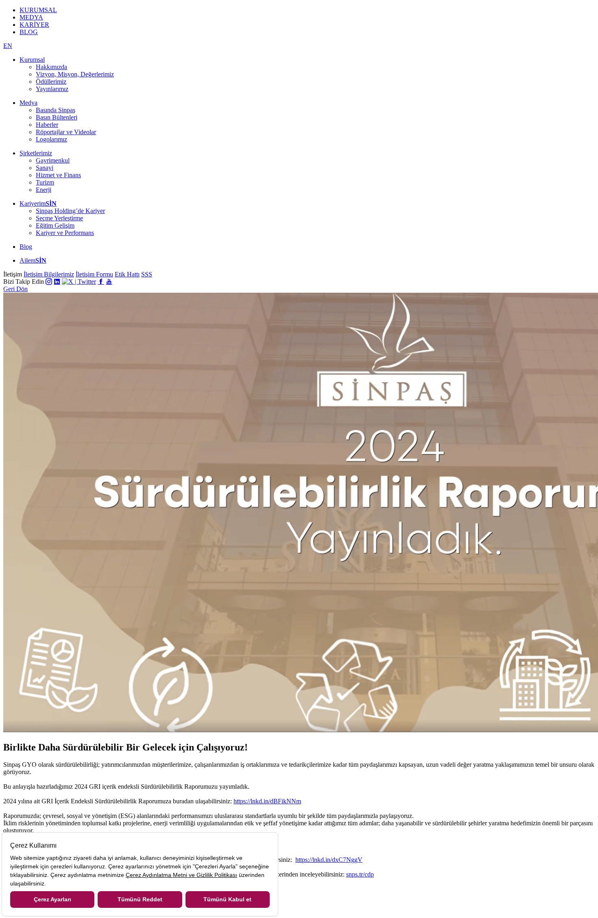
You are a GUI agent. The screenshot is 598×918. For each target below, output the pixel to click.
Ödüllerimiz (51, 81)
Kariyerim (38, 203)
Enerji (43, 189)
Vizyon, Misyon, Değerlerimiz (75, 74)
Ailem (33, 260)
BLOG (29, 31)
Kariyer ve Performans (65, 232)
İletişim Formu (94, 274)
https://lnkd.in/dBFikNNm (267, 801)
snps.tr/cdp (360, 874)
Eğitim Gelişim (55, 225)
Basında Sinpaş (55, 110)
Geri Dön (15, 288)
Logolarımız (51, 139)
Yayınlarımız (52, 88)
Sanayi (44, 167)
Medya (28, 102)
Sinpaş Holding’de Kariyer (70, 210)
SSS (146, 274)
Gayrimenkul (53, 160)
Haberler (47, 124)
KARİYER (34, 24)
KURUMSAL (38, 10)
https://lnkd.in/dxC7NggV (328, 859)
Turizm (45, 182)
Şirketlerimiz (36, 153)
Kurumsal (32, 59)
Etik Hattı (127, 274)
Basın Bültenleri (56, 117)
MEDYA (31, 17)
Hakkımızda (51, 66)
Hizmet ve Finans (58, 175)
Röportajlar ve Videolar (66, 131)
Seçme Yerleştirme (59, 218)
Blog (26, 246)
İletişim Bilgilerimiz (49, 274)
